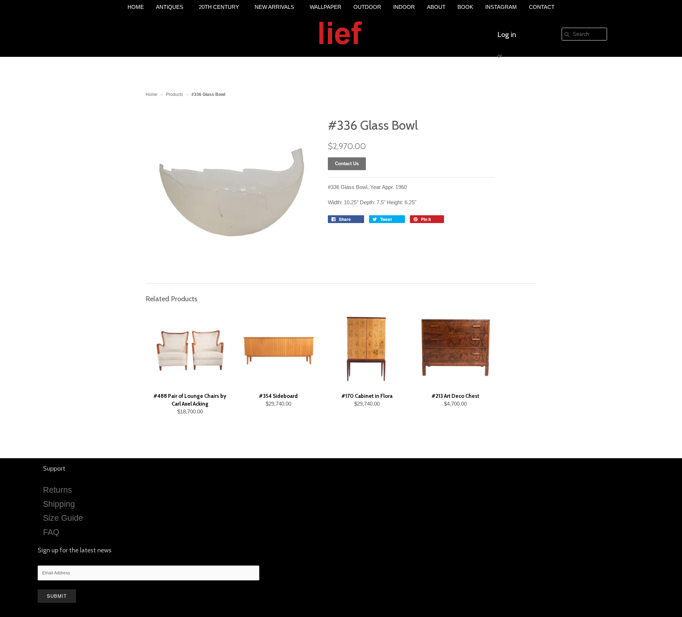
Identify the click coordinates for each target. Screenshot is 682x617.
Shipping (59, 504)
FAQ (51, 532)
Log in (506, 34)
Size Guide (63, 518)
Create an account (525, 77)
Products (174, 94)
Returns (57, 489)
